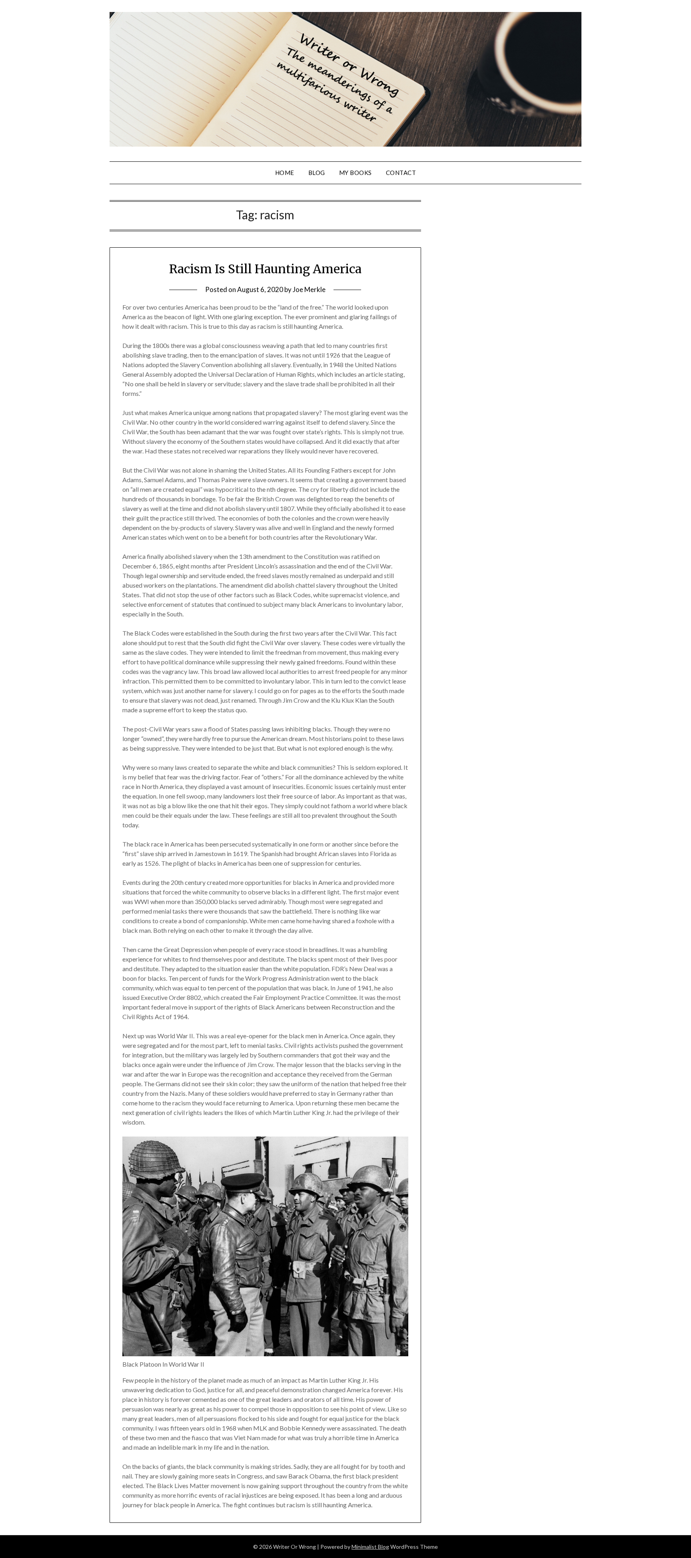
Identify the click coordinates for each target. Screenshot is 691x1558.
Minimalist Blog (370, 1546)
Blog (316, 172)
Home (284, 172)
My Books (355, 172)
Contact (401, 172)
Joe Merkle (309, 289)
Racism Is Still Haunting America (265, 268)
